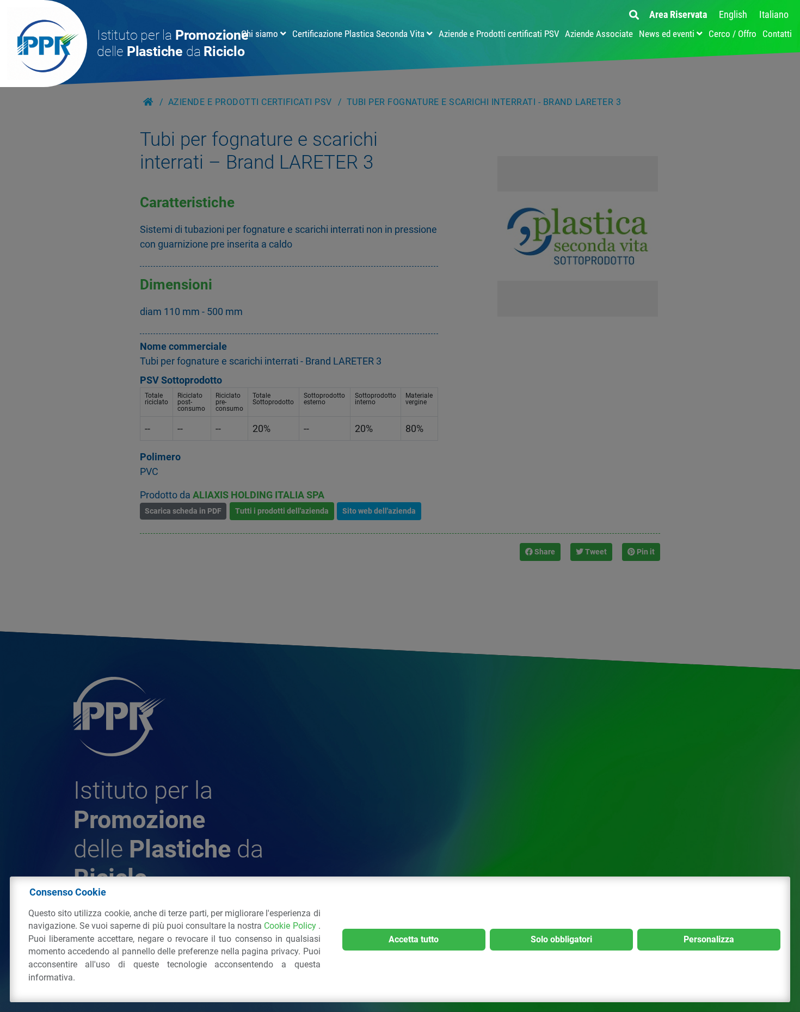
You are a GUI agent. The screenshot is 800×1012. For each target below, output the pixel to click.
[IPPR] (43, 43)
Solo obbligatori (561, 939)
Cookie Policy (291, 926)
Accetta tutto (414, 939)
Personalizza (709, 939)
